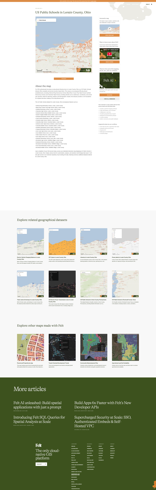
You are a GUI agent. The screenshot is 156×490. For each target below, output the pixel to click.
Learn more (93, 1)
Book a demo (109, 62)
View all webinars (109, 98)
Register (109, 95)
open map (63, 78)
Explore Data (38, 8)
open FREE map (109, 35)
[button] (105, 4)
